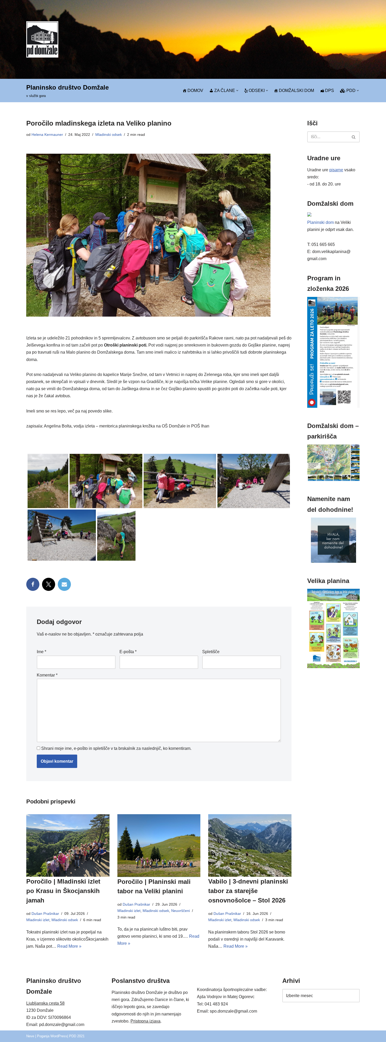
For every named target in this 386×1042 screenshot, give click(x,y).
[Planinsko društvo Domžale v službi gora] (42, 39)
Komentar (47, 675)
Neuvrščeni (180, 911)
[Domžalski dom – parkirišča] (333, 479)
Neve (30, 1036)
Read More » (69, 946)
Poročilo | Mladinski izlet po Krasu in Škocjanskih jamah (63, 891)
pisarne (336, 170)
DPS (329, 90)
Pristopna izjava (145, 1021)
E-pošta (128, 651)
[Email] (64, 584)
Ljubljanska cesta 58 (45, 1003)
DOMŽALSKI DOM (296, 90)
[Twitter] (48, 584)
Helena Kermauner (47, 134)
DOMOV (195, 90)
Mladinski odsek (108, 134)
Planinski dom (320, 222)
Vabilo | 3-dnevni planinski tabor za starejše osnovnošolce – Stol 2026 (248, 891)
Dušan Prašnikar (45, 913)
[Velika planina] (333, 666)
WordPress (58, 1036)
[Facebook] (32, 584)
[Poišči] (354, 136)
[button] (237, 90)
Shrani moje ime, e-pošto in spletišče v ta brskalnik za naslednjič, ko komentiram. (116, 748)
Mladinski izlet (37, 920)
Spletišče (211, 651)
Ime (41, 651)
